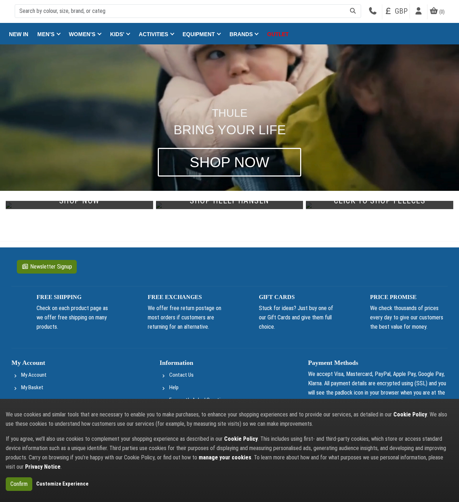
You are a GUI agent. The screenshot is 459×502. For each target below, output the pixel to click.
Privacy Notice (43, 466)
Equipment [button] (199, 34)
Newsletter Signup (51, 266)
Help (174, 387)
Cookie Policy (410, 414)
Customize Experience (62, 484)
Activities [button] (154, 34)
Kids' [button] (118, 34)
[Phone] (372, 12)
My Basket (32, 387)
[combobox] (188, 11)
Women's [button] (83, 34)
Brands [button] (242, 34)
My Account (34, 375)
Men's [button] (46, 34)
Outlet (278, 34)
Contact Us (181, 375)
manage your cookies (225, 457)
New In (18, 34)
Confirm (19, 484)
